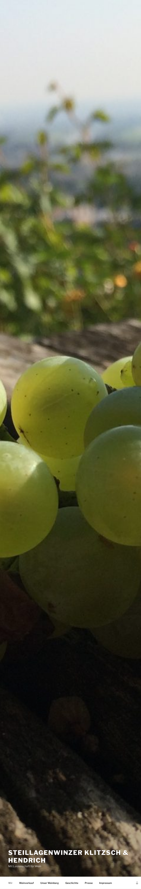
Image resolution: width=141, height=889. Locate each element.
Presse (89, 882)
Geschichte (71, 882)
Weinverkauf (26, 882)
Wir (10, 882)
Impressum (105, 882)
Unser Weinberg (49, 882)
